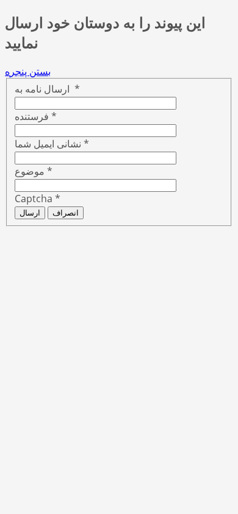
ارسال (30, 212)
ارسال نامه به (47, 89)
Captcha (37, 198)
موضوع (33, 171)
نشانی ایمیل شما (52, 143)
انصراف (65, 212)
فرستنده (36, 116)
